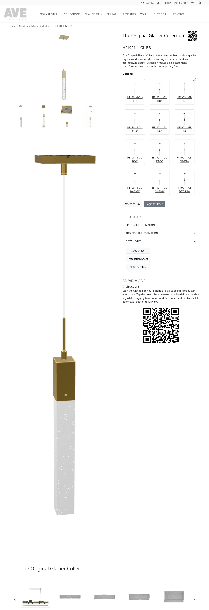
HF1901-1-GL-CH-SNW (159, 189)
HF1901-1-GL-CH (135, 99)
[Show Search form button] (200, 3)
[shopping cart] (192, 3)
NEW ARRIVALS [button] (48, 14)
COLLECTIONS (72, 14)
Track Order (181, 2)
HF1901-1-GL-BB (184, 99)
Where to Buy (132, 204)
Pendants (129, 14)
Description (134, 217)
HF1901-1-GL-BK (184, 129)
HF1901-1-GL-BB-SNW (184, 159)
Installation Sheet (138, 259)
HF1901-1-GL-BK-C (159, 129)
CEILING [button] (111, 14)
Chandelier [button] (92, 14)
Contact (178, 14)
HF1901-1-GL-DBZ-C (159, 159)
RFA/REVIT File (138, 267)
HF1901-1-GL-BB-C (135, 159)
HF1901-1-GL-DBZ (159, 99)
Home (12, 26)
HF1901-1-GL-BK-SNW (135, 189)
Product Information (140, 225)
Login (168, 2)
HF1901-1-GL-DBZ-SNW (184, 189)
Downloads (134, 241)
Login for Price (154, 204)
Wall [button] (143, 14)
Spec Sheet (137, 250)
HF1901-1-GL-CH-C (135, 129)
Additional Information (142, 233)
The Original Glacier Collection (34, 26)
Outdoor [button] (159, 14)
